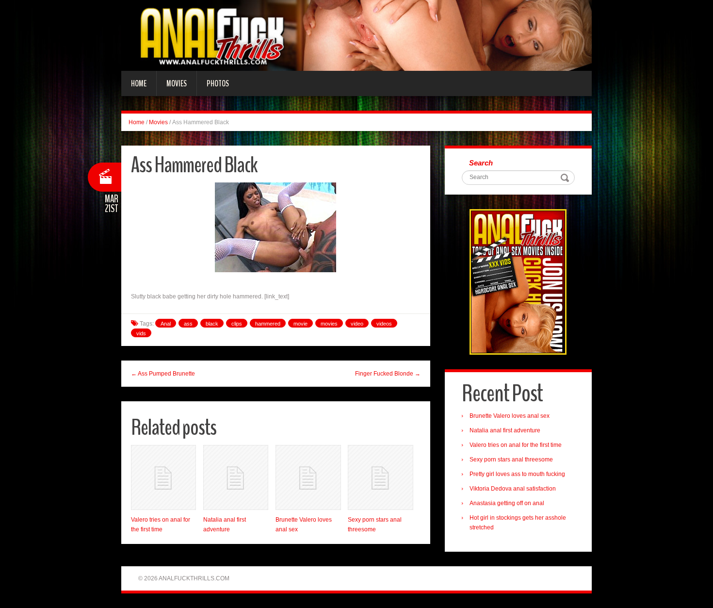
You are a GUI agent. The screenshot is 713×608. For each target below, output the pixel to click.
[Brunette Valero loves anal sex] (307, 477)
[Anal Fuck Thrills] (356, 35)
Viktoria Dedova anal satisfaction (513, 488)
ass (188, 324)
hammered (267, 324)
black (212, 324)
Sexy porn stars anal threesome (511, 459)
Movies (176, 83)
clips (236, 324)
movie (300, 324)
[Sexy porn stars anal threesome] (380, 477)
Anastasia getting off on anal (507, 503)
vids (141, 333)
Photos (218, 83)
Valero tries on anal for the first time (516, 445)
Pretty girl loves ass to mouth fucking (517, 474)
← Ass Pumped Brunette (163, 373)
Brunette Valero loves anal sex (510, 415)
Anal (166, 324)
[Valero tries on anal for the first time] (163, 477)
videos (384, 324)
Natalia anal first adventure (505, 430)
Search (481, 163)
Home (138, 83)
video (357, 324)
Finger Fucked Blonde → (388, 373)
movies (329, 324)
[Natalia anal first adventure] (235, 477)
